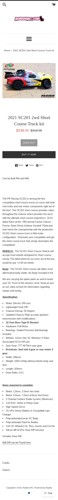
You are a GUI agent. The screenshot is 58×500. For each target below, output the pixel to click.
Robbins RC (28, 488)
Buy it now (29, 154)
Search (6, 470)
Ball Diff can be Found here (16, 442)
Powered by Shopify (43, 488)
